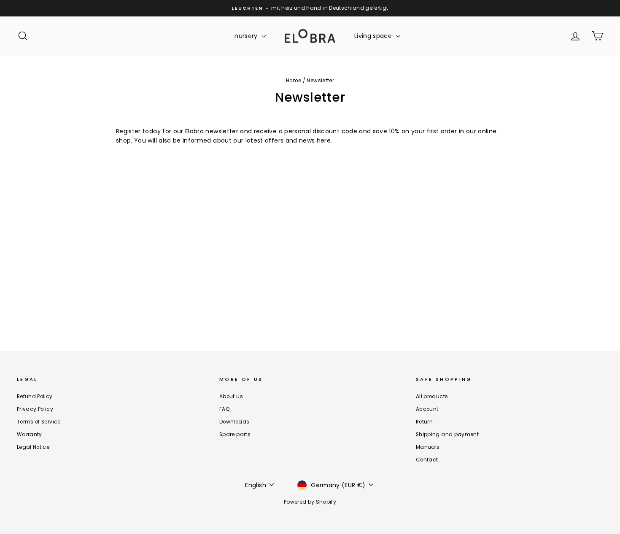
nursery (247, 36)
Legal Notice (33, 447)
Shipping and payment (447, 434)
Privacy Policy (35, 409)
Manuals (427, 447)
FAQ (224, 409)
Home (293, 80)
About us (231, 396)
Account (427, 409)
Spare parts (235, 434)
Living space (374, 36)
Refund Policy (35, 396)
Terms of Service (39, 421)
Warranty (29, 434)
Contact (427, 459)
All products (432, 396)
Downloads (234, 421)
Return (424, 421)
